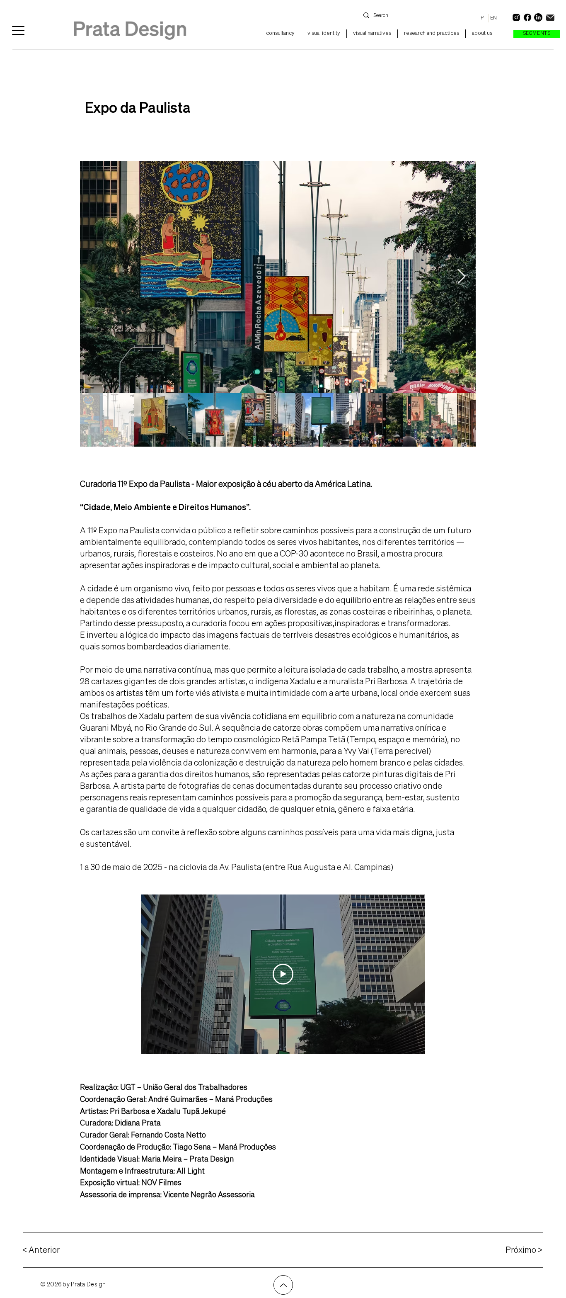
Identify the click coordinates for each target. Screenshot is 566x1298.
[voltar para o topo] (283, 1285)
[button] (536, 34)
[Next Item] (461, 277)
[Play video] (283, 974)
